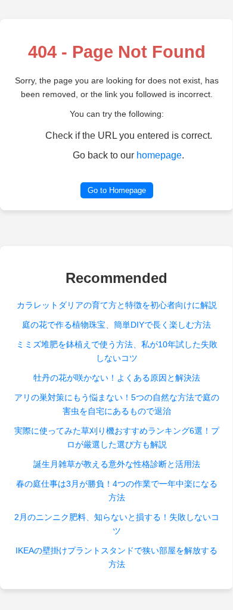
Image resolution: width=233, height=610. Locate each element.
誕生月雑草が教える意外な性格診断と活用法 (116, 464)
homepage (159, 155)
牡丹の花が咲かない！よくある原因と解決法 (116, 377)
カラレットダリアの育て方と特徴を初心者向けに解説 (117, 305)
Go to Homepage (117, 190)
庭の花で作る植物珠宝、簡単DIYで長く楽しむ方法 (116, 324)
